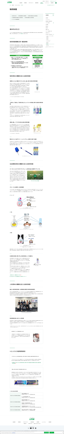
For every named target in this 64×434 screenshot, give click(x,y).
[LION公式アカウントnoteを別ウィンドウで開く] (33, 428)
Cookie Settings (46, 432)
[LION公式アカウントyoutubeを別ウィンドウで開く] (31, 428)
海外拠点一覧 (47, 32)
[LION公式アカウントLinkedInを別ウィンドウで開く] (35, 428)
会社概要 (47, 24)
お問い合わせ (47, 1)
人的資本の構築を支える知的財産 (29, 17)
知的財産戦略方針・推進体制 (22, 15)
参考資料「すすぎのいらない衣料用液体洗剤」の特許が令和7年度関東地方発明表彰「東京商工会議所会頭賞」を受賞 (26, 363)
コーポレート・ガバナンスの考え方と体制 (49, 36)
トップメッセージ (48, 19)
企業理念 (47, 17)
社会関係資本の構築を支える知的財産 (17, 17)
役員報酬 (47, 37)
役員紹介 (47, 27)
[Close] (63, 432)
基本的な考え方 (14, 15)
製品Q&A (44, 1)
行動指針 (21, 33)
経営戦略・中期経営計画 (49, 21)
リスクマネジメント (48, 40)
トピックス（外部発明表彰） (15, 19)
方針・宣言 (47, 45)
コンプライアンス (48, 41)
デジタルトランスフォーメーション (50, 47)
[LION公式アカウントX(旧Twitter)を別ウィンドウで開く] (28, 428)
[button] (56, 2)
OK (51, 432)
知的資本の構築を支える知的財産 (32, 15)
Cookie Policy (13, 432)
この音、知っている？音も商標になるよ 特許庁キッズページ (18, 276)
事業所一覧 (47, 29)
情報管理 (47, 42)
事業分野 (47, 26)
